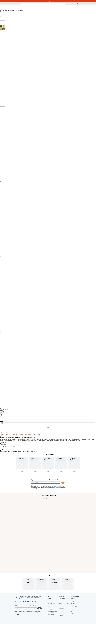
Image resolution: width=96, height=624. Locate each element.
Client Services (61, 599)
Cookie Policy (73, 601)
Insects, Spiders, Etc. (15, 446)
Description (2, 435)
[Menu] (15, 3)
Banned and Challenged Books (52, 606)
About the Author (3, 449)
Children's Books (3, 444)
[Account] (77, 4)
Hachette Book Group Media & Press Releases (53, 612)
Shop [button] (39, 7)
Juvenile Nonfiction (3, 446)
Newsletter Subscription (52, 603)
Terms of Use (73, 598)
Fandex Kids (2, 448)
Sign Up (63, 482)
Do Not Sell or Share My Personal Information (75, 606)
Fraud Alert (72, 609)
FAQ (60, 610)
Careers (60, 606)
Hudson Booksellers (28, 434)
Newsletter (45, 7)
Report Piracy (73, 608)
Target (34, 434)
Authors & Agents (62, 598)
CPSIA (72, 611)
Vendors (60, 612)
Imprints (49, 601)
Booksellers (61, 615)
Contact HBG (61, 608)
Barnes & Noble (8, 434)
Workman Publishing (4, 409)
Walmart (39, 434)
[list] (48, 368)
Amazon (2, 434)
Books (25, 7)
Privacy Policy (73, 599)
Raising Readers (62, 613)
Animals (9, 446)
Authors (29, 7)
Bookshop (21, 434)
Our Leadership (50, 599)
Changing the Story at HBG (52, 608)
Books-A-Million (15, 434)
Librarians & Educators (63, 601)
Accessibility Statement (52, 609)
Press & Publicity (51, 614)
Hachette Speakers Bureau (63, 605)
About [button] (35, 7)
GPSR (72, 613)
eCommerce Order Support (63, 603)
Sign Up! (70, 3)
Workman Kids (2, 415)
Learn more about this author (47, 504)
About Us (49, 598)
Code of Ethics (73, 603)
